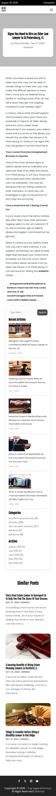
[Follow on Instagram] (31, 781)
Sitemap (40, 791)
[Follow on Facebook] (19, 781)
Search (42, 312)
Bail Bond (13, 530)
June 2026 (14, 554)
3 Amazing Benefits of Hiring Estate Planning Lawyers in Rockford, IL (23, 666)
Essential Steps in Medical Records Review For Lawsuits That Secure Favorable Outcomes (28, 420)
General (28, 47)
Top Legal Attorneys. (40, 788)
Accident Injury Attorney (21, 518)
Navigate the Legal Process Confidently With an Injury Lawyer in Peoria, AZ (28, 344)
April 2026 (14, 563)
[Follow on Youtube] (37, 781)
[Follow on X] (25, 781)
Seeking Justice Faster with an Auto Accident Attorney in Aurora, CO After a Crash (27, 382)
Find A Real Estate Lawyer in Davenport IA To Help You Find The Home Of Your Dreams (26, 597)
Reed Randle (21, 43)
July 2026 (13, 550)
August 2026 (15, 546)
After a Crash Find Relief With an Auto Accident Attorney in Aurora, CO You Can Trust (27, 458)
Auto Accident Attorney (21, 526)
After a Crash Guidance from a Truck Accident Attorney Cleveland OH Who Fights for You (28, 495)
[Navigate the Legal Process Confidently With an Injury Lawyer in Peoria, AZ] (20, 331)
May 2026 (14, 558)
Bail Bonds (14, 534)
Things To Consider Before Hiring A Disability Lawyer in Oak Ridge (22, 734)
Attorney (13, 522)
